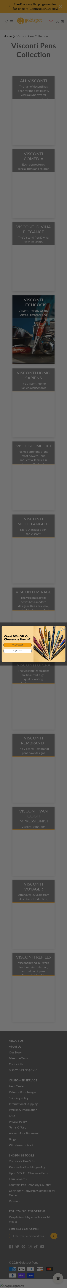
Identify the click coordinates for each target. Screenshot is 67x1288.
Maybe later (17, 651)
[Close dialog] (63, 629)
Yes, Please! (17, 645)
